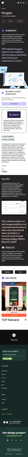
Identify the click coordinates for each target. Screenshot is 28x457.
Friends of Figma (17, 421)
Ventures (4, 399)
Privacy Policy (18, 454)
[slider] (14, 79)
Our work (4, 378)
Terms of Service (9, 454)
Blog (3, 384)
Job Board (4, 388)
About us (4, 374)
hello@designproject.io (14, 436)
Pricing (3, 381)
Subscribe (6, 358)
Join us (4, 414)
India (3, 403)
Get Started (14, 104)
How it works (4, 371)
